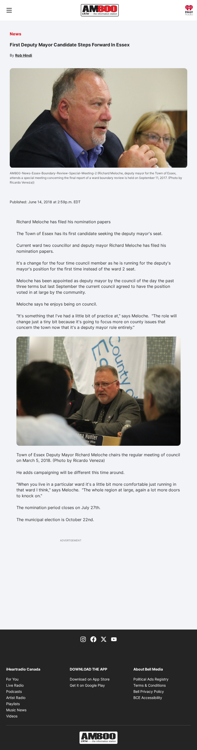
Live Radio (15, 685)
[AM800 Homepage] (100, 10)
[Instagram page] (83, 639)
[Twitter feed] (104, 639)
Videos (11, 716)
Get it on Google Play (87, 685)
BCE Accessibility (147, 697)
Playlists (13, 704)
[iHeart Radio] (189, 9)
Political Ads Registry (151, 679)
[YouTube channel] (114, 639)
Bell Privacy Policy (148, 691)
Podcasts (14, 691)
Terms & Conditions (149, 685)
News (15, 33)
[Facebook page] (93, 639)
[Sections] (9, 10)
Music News (16, 710)
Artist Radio (15, 697)
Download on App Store (90, 679)
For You (12, 679)
